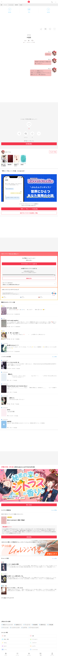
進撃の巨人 (42, 624)
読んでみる (29, 505)
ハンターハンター (15, 627)
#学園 (2, 467)
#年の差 (11, 467)
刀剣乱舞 (50, 624)
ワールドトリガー (34, 627)
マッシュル (5, 627)
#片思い (7, 467)
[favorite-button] (50, 29)
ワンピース (27, 624)
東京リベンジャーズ (7, 624)
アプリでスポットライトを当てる (29, 264)
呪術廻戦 (34, 624)
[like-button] (54, 29)
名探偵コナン (18, 624)
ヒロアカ (24, 627)
